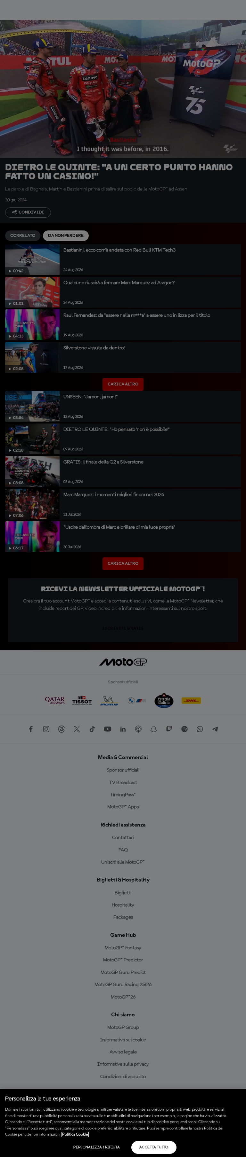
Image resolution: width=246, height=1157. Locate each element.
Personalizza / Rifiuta (96, 1147)
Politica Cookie (75, 1134)
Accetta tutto (153, 1147)
